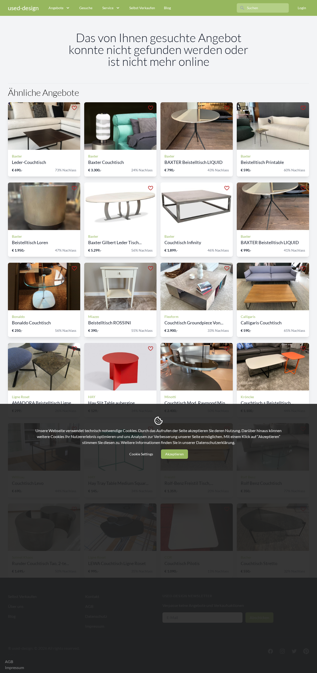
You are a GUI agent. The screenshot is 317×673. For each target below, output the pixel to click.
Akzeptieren (174, 454)
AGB (9, 661)
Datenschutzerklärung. (215, 442)
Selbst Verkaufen (142, 8)
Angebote (56, 8)
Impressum (14, 667)
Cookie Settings (141, 454)
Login (302, 8)
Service (107, 8)
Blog (167, 8)
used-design (23, 7)
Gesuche (85, 8)
